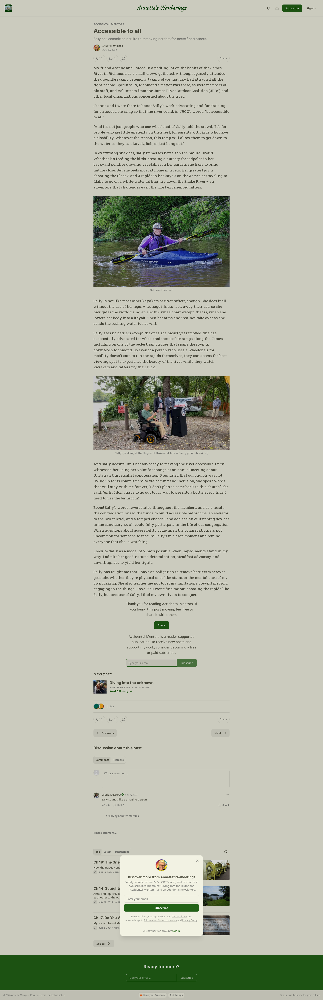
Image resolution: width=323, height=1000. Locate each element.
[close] (197, 861)
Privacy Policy (189, 920)
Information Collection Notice (160, 920)
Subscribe (161, 908)
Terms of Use (179, 916)
